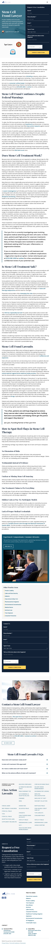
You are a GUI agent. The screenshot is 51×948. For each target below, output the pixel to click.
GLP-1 (20, 825)
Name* (29, 10)
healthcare (29, 124)
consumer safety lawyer (17, 83)
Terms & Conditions (14, 943)
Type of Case (30, 29)
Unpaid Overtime (40, 825)
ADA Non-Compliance (25, 784)
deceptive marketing (8, 196)
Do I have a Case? (8, 743)
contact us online (30, 736)
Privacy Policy (5, 943)
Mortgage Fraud (40, 805)
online (29, 87)
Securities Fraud (24, 808)
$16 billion (29, 76)
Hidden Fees (22, 805)
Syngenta (22, 813)
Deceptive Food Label (8, 819)
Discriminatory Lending (42, 791)
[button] (47, 2)
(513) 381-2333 (21, 87)
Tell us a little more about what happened (35, 36)
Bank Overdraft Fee (25, 791)
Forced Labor (6, 805)
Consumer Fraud (40, 815)
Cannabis (21, 798)
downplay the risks (26, 293)
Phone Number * (31, 17)
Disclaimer (23, 943)
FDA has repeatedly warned (13, 313)
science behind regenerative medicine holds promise (19, 373)
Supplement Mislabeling (9, 822)
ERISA (20, 801)
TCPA (3, 814)
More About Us (8, 546)
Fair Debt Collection (41, 801)
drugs (13, 396)
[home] (6, 2)
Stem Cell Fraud (7, 811)
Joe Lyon (17, 31)
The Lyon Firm (17, 717)
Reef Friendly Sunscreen (9, 808)
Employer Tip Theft (40, 798)
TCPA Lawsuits (39, 813)
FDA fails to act (19, 150)
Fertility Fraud (23, 820)
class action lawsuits (33, 126)
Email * (29, 23)
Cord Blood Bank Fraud (42, 784)
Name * (29, 839)
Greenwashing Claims (25, 822)
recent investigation (9, 191)
